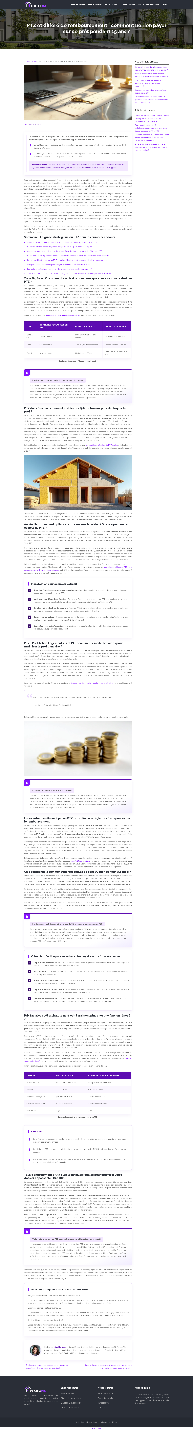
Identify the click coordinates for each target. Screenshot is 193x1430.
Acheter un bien (78, 4)
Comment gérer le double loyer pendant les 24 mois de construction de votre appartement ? (107, 1366)
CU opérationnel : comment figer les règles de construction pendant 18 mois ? (59, 265)
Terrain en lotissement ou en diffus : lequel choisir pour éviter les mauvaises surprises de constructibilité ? (152, 118)
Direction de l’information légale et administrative (92, 683)
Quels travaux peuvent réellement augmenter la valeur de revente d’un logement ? (149, 83)
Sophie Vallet (61, 1347)
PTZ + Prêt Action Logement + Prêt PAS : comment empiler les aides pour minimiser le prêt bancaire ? (68, 256)
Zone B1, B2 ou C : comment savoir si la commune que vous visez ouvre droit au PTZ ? (63, 242)
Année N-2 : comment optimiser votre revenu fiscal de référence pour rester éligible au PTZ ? (65, 251)
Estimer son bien (128, 4)
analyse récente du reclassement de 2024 (63, 315)
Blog (165, 4)
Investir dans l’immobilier (148, 4)
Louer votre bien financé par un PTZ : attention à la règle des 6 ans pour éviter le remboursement (67, 260)
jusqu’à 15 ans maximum (81, 861)
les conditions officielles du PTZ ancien (102, 445)
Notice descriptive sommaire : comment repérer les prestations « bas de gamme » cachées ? (47, 1366)
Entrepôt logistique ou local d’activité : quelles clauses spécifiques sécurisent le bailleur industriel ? (151, 100)
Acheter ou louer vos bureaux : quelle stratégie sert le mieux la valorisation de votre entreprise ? (151, 147)
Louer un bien (111, 4)
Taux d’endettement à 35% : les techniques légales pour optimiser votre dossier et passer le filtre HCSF (69, 273)
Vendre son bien (95, 4)
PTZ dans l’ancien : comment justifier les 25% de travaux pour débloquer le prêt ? (60, 247)
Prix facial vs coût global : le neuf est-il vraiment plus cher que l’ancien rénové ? (59, 269)
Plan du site (96, 1428)
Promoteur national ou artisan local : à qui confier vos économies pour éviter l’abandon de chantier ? (152, 138)
